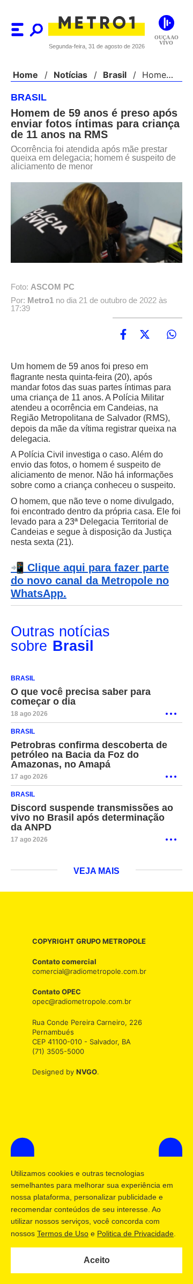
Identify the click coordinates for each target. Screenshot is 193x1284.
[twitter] (144, 340)
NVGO (83, 1088)
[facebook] (123, 340)
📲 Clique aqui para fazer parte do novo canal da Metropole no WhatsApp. (95, 597)
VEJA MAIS (97, 888)
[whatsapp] (171, 340)
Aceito (97, 1260)
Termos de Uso (62, 1233)
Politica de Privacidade (135, 1233)
